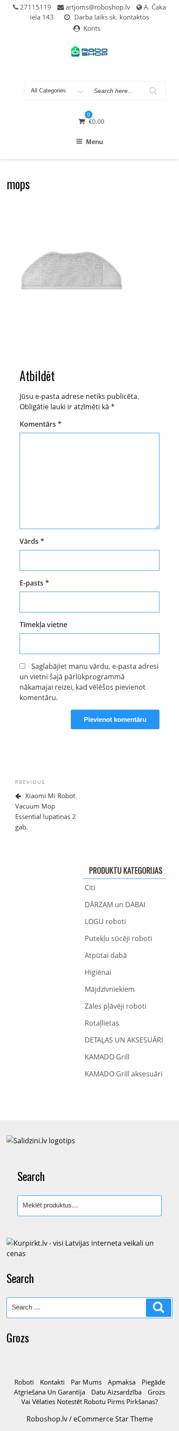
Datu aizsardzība (116, 1392)
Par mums (86, 1382)
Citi (90, 887)
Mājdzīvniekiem (110, 989)
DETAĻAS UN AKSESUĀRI (124, 1040)
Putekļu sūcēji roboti (118, 938)
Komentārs (41, 424)
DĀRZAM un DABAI (115, 904)
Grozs (156, 1392)
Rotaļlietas (102, 1023)
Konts (91, 28)
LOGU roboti (105, 921)
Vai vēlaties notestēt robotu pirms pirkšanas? (89, 1401)
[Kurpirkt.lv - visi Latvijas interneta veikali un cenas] (89, 1247)
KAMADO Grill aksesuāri (123, 1074)
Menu (94, 141)
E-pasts (34, 583)
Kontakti (52, 1382)
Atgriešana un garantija (49, 1392)
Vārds (32, 541)
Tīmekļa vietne (43, 624)
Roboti (24, 1382)
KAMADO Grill (107, 1057)
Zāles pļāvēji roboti (115, 1006)
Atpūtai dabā (106, 955)
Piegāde (153, 1382)
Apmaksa (122, 1382)
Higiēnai (98, 972)
